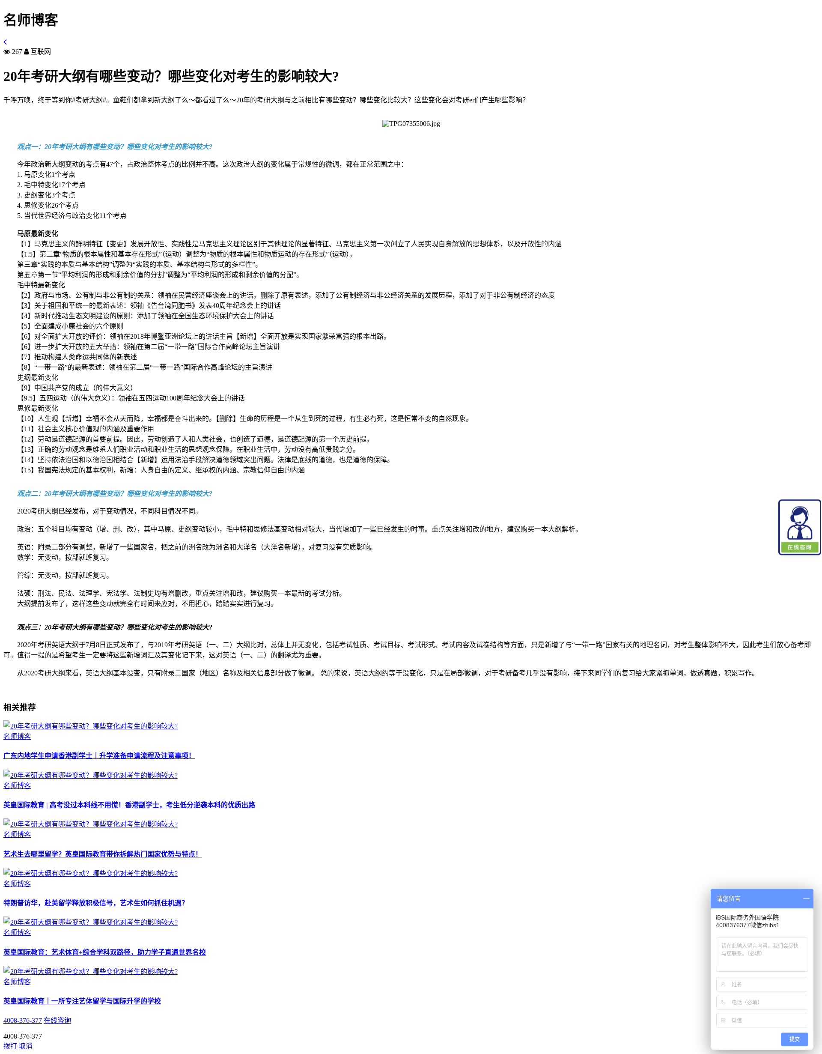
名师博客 (17, 736)
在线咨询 (57, 1020)
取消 (26, 1046)
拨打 (10, 1046)
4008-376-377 (22, 1020)
